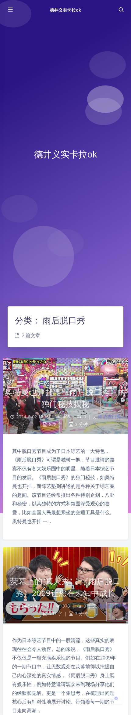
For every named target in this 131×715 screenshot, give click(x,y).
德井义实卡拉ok (65, 10)
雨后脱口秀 (109, 417)
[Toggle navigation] (121, 10)
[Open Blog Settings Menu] (116, 698)
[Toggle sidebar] (10, 10)
